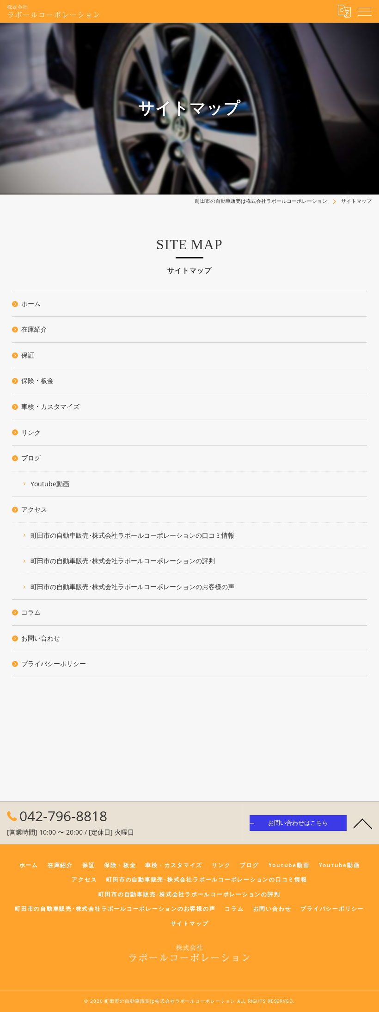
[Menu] (365, 11)
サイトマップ (190, 923)
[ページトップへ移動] (363, 823)
